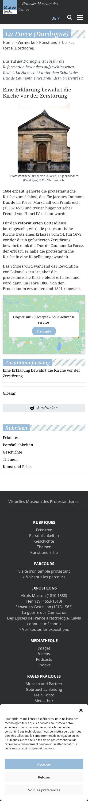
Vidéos (44, 653)
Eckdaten (11, 437)
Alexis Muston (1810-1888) (44, 595)
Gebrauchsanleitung (44, 689)
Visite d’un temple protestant (44, 571)
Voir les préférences (44, 790)
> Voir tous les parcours (44, 576)
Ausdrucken (47, 407)
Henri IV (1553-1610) (44, 601)
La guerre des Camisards (44, 612)
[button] (81, 709)
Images (44, 648)
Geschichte (12, 452)
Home (8, 42)
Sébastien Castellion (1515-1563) (44, 606)
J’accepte (44, 331)
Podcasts (44, 659)
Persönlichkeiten (18, 444)
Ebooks (44, 665)
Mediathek (44, 700)
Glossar (9, 393)
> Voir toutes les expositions (44, 629)
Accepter (44, 764)
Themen (10, 459)
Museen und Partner (44, 683)
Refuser (44, 777)
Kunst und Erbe (53, 42)
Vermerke (26, 42)
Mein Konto (44, 695)
